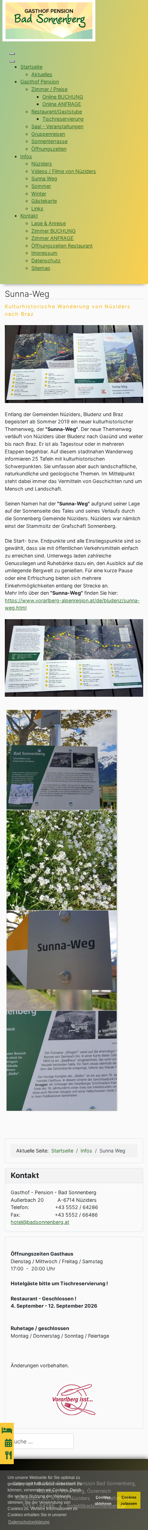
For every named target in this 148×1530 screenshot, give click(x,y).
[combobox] (39, 1441)
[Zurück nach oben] (136, 1517)
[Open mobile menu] (12, 54)
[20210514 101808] (62, 960)
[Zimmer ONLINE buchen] (7, 1431)
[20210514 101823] (62, 860)
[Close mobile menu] (12, 61)
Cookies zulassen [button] (129, 1500)
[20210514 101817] (62, 759)
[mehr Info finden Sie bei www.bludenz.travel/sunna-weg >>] (74, 363)
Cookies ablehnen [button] (103, 1500)
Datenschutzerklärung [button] (29, 1522)
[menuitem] (31, 67)
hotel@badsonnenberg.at (40, 1222)
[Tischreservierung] (8, 1455)
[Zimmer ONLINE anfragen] (8, 1443)
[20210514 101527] (62, 1060)
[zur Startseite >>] (48, 20)
